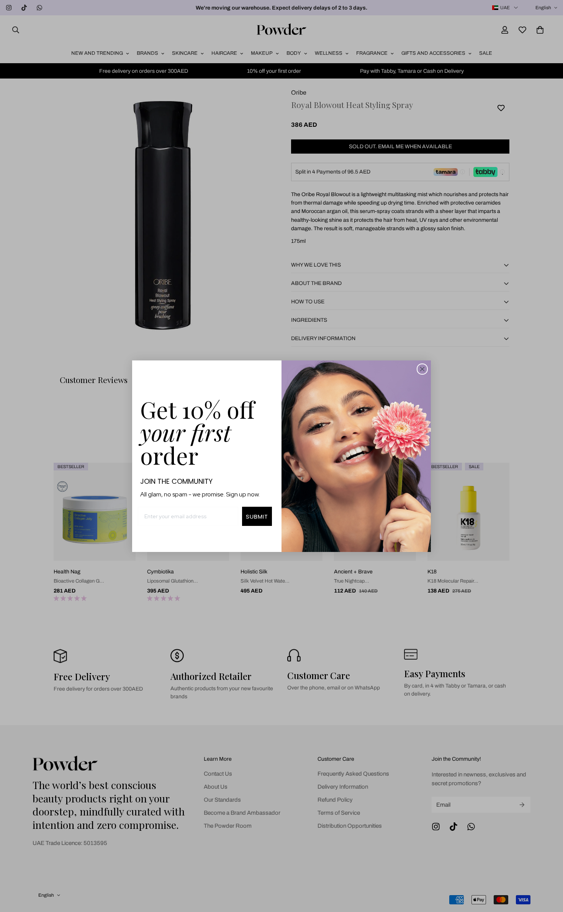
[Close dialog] (422, 369)
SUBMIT (257, 516)
